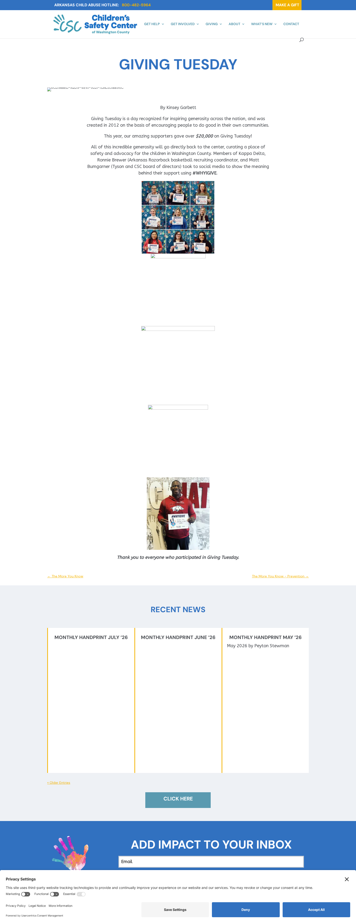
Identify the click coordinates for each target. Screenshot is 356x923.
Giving (212, 24)
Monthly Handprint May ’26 (265, 637)
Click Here (178, 798)
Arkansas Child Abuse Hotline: (86, 4)
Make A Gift (287, 4)
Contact (291, 24)
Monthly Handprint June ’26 (178, 637)
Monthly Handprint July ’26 (91, 637)
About (234, 24)
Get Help (152, 24)
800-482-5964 (136, 4)
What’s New (261, 24)
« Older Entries (58, 782)
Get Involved (183, 24)
